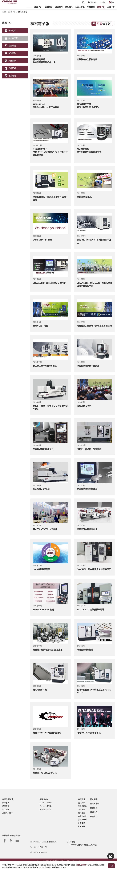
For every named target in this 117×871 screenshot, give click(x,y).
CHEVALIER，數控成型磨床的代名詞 (49, 283)
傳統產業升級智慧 (85, 649)
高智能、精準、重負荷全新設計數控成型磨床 (50, 407)
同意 (111, 866)
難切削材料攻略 (40, 690)
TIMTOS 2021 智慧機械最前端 (90, 609)
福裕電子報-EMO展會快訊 (45, 773)
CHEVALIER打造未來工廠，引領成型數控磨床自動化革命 (94, 284)
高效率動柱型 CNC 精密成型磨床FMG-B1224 (94, 691)
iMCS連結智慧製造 (41, 569)
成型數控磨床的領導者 (87, 489)
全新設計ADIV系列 (41, 489)
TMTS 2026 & (46, 105)
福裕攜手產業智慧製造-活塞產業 (47, 649)
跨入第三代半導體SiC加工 (45, 366)
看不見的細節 (44, 61)
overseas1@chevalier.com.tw (45, 842)
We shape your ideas (42, 240)
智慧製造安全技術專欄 (87, 59)
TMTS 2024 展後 (40, 326)
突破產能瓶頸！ (50, 152)
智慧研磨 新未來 (84, 197)
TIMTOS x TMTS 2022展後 (45, 529)
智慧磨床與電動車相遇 (87, 529)
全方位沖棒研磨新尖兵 (43, 449)
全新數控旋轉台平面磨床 (88, 366)
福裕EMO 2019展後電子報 (89, 733)
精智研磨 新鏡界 (84, 406)
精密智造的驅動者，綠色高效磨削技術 (94, 326)
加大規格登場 (89, 150)
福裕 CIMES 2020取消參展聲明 (47, 733)
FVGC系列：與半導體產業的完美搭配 (94, 569)
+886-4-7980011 (40, 852)
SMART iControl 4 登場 (43, 609)
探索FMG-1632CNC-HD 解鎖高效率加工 (94, 241)
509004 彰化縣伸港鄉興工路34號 (83, 845)
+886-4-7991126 (40, 847)
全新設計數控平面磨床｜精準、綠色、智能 (50, 198)
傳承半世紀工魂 (88, 105)
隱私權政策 (81, 865)
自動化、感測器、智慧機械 (89, 449)
